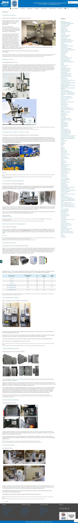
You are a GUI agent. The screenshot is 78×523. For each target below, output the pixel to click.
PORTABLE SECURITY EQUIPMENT (66, 48)
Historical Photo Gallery (44, 511)
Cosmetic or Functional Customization (67, 97)
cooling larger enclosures (7, 395)
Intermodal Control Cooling (65, 59)
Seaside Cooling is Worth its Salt (66, 96)
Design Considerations (25, 512)
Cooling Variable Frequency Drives (66, 57)
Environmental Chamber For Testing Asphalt (13, 224)
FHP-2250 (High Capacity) (11, 285)
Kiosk (6, 55)
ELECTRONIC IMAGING (64, 30)
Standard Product (32, 56)
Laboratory (9, 55)
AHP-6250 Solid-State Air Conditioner (17, 379)
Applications (15, 54)
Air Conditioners (15, 8)
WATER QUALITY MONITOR (65, 36)
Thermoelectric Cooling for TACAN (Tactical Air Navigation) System (68, 86)
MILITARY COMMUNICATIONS (65, 35)
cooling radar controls (7, 129)
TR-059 (18, 187)
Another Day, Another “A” (65, 209)
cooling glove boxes (11, 498)
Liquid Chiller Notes (24, 509)
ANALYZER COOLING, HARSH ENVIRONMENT (68, 49)
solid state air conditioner (39, 395)
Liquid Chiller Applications (65, 179)
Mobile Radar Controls (8, 59)
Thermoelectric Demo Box (6, 515)
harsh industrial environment (17, 176)
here (16, 50)
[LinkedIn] (65, 8)
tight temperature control (41, 345)
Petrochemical (49, 55)
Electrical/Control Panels (27, 54)
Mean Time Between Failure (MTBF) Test (67, 61)
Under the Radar (63, 216)
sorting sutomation (30, 176)
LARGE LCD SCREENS (64, 56)
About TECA (60, 8)
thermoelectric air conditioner (39, 176)
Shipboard (27, 56)
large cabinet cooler (23, 395)
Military (23, 55)
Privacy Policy (42, 512)
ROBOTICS (62, 64)
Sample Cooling (22, 56)
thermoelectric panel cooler (6, 177)
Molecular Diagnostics (64, 211)
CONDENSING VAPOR (64, 186)
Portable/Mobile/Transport (6, 56)
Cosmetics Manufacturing (65, 210)
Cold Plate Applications (65, 178)
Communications (20, 54)
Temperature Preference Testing (66, 224)
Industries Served (52, 8)
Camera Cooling (64, 151)
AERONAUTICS (63, 53)
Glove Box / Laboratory (22, 496)
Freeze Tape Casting (64, 192)
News (62, 234)
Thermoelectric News (43, 509)
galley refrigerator (13, 220)
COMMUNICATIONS (64, 28)
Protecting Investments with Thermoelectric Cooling (15, 132)
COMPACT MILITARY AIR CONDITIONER (67, 23)
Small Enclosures (20, 128)
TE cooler (25, 345)
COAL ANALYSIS (63, 55)
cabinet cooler (5, 345)
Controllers (37, 8)
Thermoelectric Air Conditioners (7, 507)
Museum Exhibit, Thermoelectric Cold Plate (68, 204)
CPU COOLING (63, 34)
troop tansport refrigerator (39, 220)
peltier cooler (25, 442)
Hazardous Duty (40, 54)
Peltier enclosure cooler (30, 395)
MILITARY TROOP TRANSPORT (65, 24)
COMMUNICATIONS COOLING (65, 31)
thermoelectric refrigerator (30, 220)
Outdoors (45, 55)
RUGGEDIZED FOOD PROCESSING (66, 42)
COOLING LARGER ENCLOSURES (10, 348)
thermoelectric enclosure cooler (37, 442)
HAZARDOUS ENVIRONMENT (65, 71)
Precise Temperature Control (34, 343)
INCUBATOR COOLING (64, 51)
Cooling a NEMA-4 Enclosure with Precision (68, 80)
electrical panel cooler (15, 395)
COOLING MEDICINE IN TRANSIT (10, 400)
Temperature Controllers (6, 511)
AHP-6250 (41, 382)
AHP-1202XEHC (10, 137)
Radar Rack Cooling (64, 103)
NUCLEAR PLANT (63, 27)
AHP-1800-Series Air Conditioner (39, 431)
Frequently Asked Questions (25, 510)
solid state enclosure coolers (24, 129)
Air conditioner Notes (24, 507)
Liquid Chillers (29, 8)
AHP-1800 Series (17, 488)
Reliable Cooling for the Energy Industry (67, 109)
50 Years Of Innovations (44, 508)
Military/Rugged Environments (29, 55)
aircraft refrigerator (6, 220)
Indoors (31, 174)
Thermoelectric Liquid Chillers (7, 510)
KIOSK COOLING (63, 67)
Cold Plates (23, 8)
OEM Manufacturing (40, 55)
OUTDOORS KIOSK (64, 38)
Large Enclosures (18, 55)
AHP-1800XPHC (16, 20)
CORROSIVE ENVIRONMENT (65, 69)
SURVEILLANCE (63, 32)
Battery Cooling (64, 150)
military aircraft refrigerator (21, 220)
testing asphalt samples (22, 239)
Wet (41, 56)
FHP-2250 (7, 248)
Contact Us (42, 513)
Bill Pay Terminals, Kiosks (65, 99)
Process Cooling (42, 343)
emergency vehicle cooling (18, 442)
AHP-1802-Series (10, 64)
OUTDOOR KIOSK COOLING (65, 182)
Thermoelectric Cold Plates (6, 508)
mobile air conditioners (15, 129)
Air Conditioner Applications (8, 54)
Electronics (33, 54)
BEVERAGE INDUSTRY (64, 52)
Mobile (36, 55)
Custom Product (20, 218)
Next (7, 501)
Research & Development (15, 56)
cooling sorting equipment (7, 176)
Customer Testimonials (44, 510)
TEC (27, 345)
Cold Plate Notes (24, 508)
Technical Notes (44, 8)
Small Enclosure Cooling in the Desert (67, 108)
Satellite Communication (65, 90)
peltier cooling (24, 176)
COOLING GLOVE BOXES (8, 445)
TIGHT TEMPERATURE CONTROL (10, 297)
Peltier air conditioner (6, 239)
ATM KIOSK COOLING (64, 78)
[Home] (10, 8)
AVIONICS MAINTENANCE (65, 26)
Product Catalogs (5, 512)
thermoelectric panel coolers (33, 129)
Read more (4, 172)
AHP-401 (25, 341)
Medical (23, 441)
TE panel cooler (31, 498)
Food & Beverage (26, 218)
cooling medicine (11, 442)
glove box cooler (18, 498)
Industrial (50, 54)
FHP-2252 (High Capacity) (11, 287)
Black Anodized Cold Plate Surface (66, 228)
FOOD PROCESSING (64, 47)
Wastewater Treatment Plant (65, 84)
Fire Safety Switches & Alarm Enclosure (67, 40)
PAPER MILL (62, 43)
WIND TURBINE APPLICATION (65, 60)
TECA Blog (63, 235)
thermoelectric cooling (47, 176)
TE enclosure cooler (14, 239)
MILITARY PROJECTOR (64, 44)
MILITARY (62, 63)
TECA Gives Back (63, 100)
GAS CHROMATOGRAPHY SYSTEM (66, 76)
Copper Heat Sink (63, 105)
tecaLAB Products (5, 514)
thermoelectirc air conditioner (31, 239)
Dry (18, 293)
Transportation (38, 56)
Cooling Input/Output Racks (9, 243)
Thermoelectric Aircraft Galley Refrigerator (13, 181)
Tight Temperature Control (65, 215)
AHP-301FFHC (9, 335)
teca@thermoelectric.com (7, 216)
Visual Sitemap (23, 513)
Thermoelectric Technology (25, 511)
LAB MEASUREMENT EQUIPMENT (66, 39)
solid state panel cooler (20, 345)
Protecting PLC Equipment (9, 15)
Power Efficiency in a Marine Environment (67, 101)
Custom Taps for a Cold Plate (65, 223)
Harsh (36, 54)
